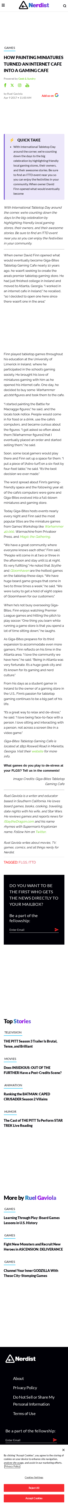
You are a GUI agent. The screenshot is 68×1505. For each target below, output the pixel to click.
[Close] (63, 1450)
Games (9, 47)
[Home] (20, 1361)
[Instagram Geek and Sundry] (20, 85)
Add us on (47, 96)
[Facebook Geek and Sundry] (5, 85)
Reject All (34, 1487)
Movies (10, 1058)
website (37, 751)
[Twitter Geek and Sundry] (12, 85)
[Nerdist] (34, 6)
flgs (23, 862)
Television (13, 1032)
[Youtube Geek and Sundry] (27, 85)
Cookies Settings (34, 1477)
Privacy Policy (25, 1387)
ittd (32, 862)
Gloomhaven (19, 570)
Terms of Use (24, 1413)
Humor (10, 1111)
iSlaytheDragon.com (19, 821)
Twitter (40, 832)
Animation (13, 1085)
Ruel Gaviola (14, 93)
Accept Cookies (34, 1498)
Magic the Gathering (35, 537)
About (18, 1378)
